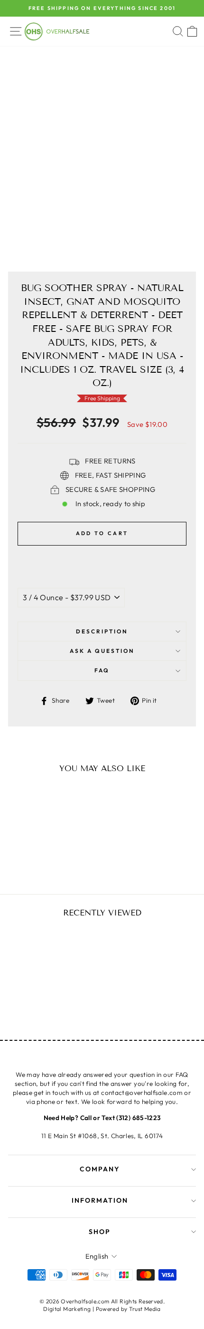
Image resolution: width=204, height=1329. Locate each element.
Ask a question (102, 650)
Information (100, 1200)
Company (100, 1169)
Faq (102, 670)
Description (102, 631)
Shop (100, 1231)
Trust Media (145, 1308)
